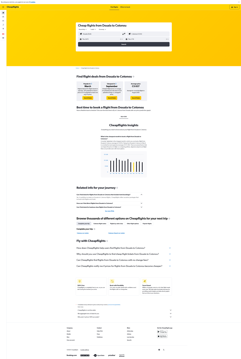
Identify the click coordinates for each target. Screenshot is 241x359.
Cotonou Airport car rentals (116, 233)
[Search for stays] (3, 17)
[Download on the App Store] (162, 336)
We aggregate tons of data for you (88, 313)
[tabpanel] (124, 158)
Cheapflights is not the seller (87, 310)
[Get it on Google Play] (162, 331)
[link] (87, 98)
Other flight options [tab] (133, 223)
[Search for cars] (3, 21)
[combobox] (83, 29)
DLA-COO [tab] (124, 116)
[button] (239, 2)
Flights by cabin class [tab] (116, 223)
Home (77, 68)
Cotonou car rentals (83, 233)
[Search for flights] (3, 13)
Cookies (32, 2)
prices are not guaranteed (114, 304)
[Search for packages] (3, 25)
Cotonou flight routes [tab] (99, 223)
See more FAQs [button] (109, 211)
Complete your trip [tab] (84, 223)
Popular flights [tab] (147, 223)
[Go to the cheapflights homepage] (14, 7)
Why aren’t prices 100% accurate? (88, 317)
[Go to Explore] (3, 29)
